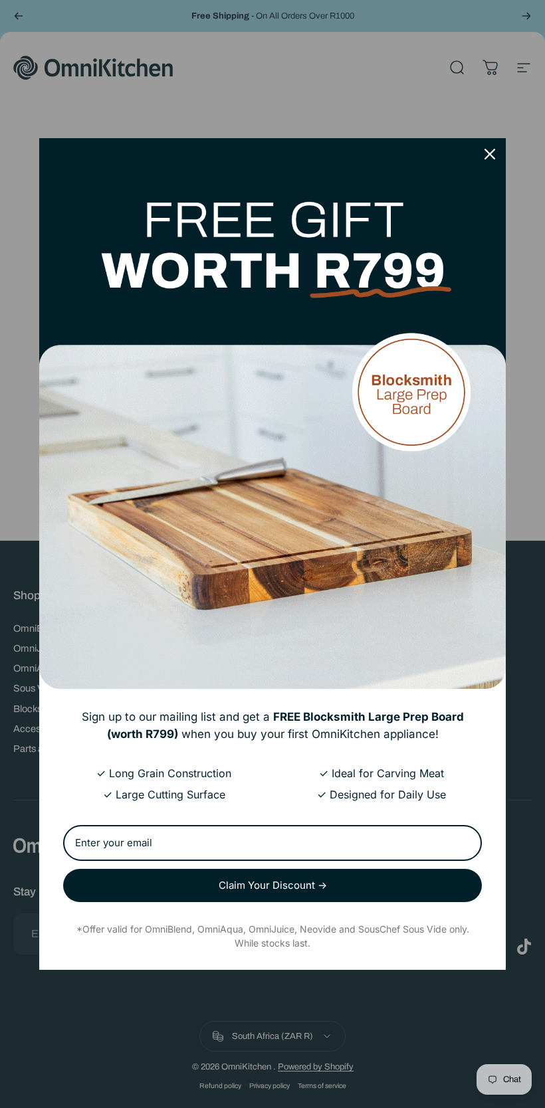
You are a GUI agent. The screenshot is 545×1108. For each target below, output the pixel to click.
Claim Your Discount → (273, 885)
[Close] (490, 154)
